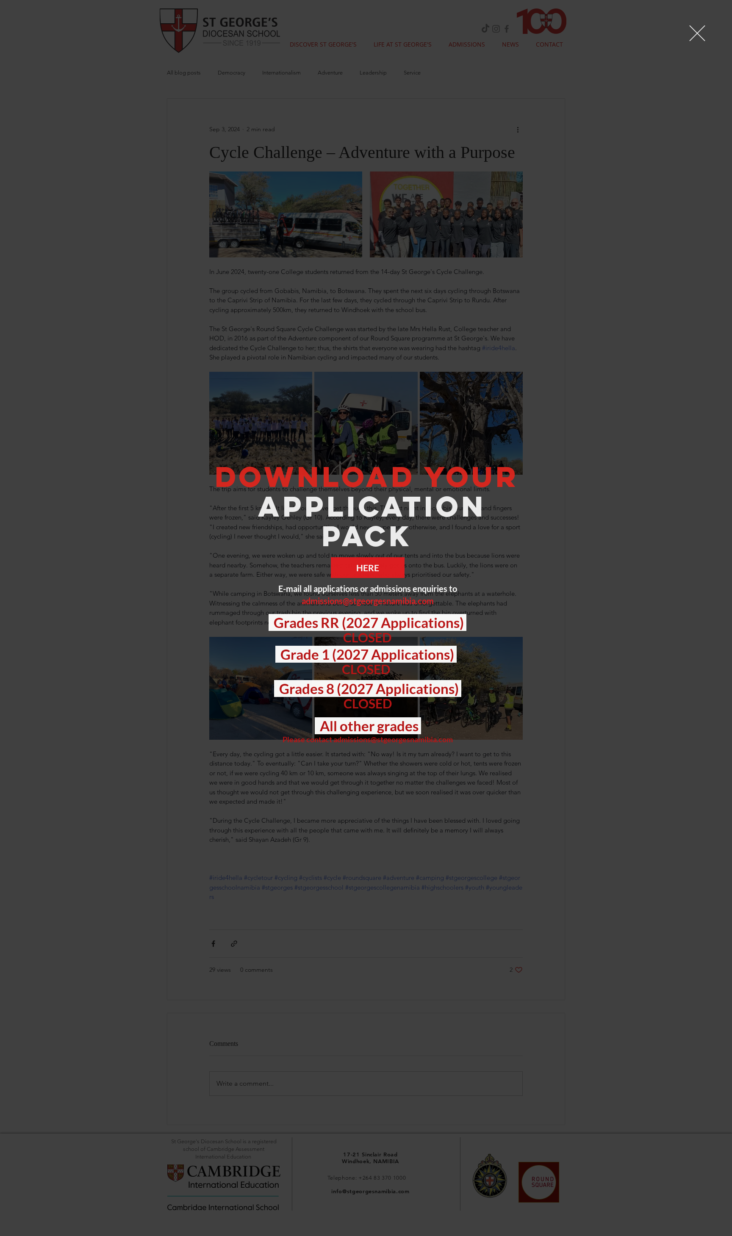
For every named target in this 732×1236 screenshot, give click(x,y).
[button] (697, 33)
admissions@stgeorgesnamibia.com (368, 601)
